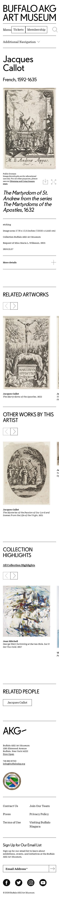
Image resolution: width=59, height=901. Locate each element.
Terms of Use (12, 822)
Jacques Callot (18, 63)
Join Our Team (40, 805)
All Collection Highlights (19, 565)
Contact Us (10, 805)
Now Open (8, 754)
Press (7, 814)
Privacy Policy (39, 814)
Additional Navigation (19, 41)
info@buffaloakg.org (14, 763)
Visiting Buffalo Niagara (40, 824)
